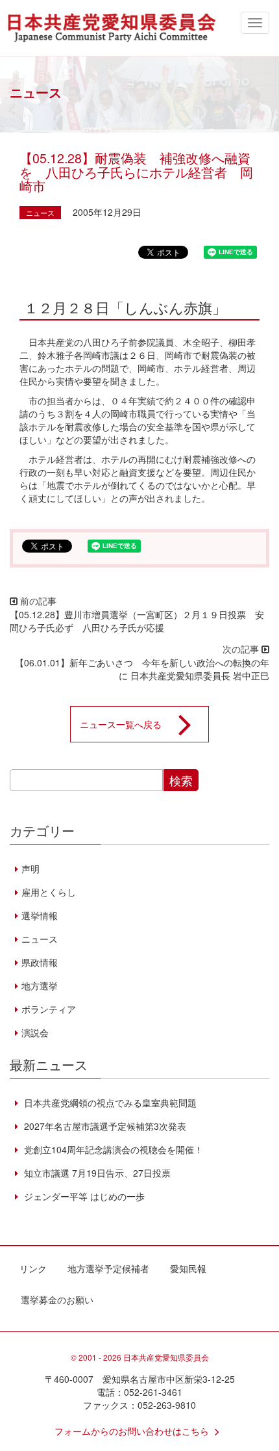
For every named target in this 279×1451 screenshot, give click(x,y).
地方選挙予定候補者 (108, 1268)
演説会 (35, 1032)
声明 (30, 868)
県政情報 (39, 962)
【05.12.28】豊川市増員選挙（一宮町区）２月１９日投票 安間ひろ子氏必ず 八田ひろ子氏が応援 (137, 621)
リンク (33, 1268)
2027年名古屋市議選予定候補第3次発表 (103, 1125)
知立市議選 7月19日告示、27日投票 (96, 1172)
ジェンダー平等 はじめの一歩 (83, 1196)
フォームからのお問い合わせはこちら (132, 1430)
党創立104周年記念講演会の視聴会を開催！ (112, 1149)
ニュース (40, 212)
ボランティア (48, 1008)
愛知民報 (188, 1268)
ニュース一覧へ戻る (121, 724)
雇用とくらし (48, 891)
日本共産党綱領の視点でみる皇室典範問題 (109, 1102)
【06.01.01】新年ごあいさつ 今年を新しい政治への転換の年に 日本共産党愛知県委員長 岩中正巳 (142, 669)
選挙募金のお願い (57, 1299)
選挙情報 (39, 915)
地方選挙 (39, 985)
